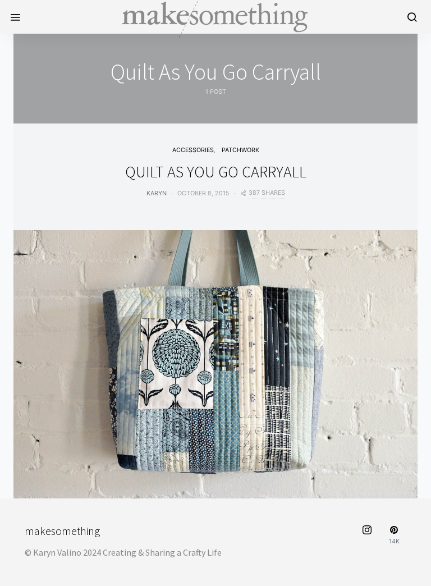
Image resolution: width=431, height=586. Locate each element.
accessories (193, 150)
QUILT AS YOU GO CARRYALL (215, 172)
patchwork (240, 150)
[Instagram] (367, 535)
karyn (156, 193)
